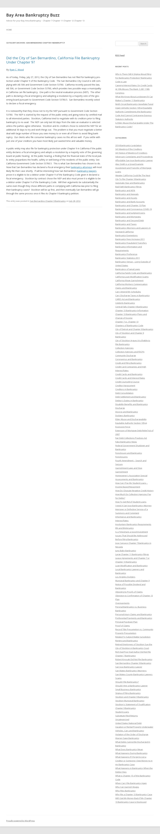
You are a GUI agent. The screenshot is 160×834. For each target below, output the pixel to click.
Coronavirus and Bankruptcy (128, 359)
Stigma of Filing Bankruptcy (128, 693)
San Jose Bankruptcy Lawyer (128, 666)
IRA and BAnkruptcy (124, 528)
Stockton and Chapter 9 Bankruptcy (132, 696)
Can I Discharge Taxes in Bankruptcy (132, 295)
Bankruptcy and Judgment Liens (130, 213)
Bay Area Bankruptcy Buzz (33, 15)
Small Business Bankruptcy (128, 689)
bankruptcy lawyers (87, 170)
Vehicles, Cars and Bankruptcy (129, 730)
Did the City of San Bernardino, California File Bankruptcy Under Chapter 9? (53, 59)
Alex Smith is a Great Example (129, 164)
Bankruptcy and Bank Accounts (130, 201)
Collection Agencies (124, 348)
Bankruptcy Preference (126, 254)
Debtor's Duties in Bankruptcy (129, 400)
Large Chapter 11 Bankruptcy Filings (132, 554)
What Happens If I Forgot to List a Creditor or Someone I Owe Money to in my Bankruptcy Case (133, 761)
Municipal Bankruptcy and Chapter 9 (132, 580)
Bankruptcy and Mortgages (128, 216)
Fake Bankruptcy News (126, 441)
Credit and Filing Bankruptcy (128, 363)
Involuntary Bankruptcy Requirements (133, 524)
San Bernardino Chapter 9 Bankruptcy (48, 201)
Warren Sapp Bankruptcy (127, 738)
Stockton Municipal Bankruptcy (129, 700)
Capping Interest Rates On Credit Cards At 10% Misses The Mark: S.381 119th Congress (133, 89)
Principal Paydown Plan (126, 621)
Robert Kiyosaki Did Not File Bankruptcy (133, 659)
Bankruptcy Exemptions (126, 235)
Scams (118, 678)
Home (9, 29)
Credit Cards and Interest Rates (130, 378)
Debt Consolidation (124, 393)
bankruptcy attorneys (81, 167)
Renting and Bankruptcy (126, 640)
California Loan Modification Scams (132, 276)
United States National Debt (128, 723)
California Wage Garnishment (129, 280)
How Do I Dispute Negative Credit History (134, 490)
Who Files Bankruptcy (125, 790)
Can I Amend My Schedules (128, 291)
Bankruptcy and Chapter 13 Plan (130, 205)
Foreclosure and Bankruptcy (128, 453)
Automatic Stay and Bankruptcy (130, 182)
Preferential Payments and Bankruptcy (133, 618)
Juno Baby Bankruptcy (125, 550)
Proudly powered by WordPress (20, 820)
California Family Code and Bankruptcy (133, 273)
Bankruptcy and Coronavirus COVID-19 (133, 209)
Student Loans (122, 712)
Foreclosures (121, 456)
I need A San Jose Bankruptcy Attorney (133, 505)
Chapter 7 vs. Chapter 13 (126, 321)
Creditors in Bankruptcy (126, 389)
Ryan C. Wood (17, 69)
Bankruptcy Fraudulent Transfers (131, 243)
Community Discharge (125, 355)
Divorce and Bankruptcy (126, 411)
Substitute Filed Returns (126, 715)
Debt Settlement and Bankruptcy (130, 396)
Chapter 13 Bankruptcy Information (131, 310)
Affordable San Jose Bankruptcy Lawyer (134, 160)
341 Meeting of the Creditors (128, 149)
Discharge (120, 408)
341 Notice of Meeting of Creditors (131, 152)
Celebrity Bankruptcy (125, 303)
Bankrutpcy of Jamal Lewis (127, 269)
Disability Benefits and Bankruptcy (131, 404)
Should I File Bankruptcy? (127, 681)
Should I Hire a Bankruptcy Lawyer (131, 685)
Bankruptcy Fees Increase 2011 (130, 239)
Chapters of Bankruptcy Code (129, 325)
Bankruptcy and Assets (126, 198)
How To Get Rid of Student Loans (130, 501)
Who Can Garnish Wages (127, 787)
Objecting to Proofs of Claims (129, 591)
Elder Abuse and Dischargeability (131, 419)
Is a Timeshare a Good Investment (131, 531)
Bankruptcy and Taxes (126, 224)
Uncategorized (122, 719)
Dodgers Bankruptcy (125, 415)
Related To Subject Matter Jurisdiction (132, 636)
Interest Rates (122, 520)
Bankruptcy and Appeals (127, 194)
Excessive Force (122, 426)
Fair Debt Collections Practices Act (131, 438)
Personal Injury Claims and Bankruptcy (133, 614)
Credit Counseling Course (127, 381)
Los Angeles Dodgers (125, 576)
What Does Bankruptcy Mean (129, 749)
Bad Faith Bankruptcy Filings (128, 186)
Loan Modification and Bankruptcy (131, 565)
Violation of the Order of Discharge (131, 734)
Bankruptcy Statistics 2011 (127, 258)
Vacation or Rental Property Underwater (134, 727)
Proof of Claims (122, 625)
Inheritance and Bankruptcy (128, 516)
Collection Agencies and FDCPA (129, 351)
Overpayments (122, 603)
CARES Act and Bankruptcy (127, 299)
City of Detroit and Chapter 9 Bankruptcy (134, 329)
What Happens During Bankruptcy (131, 753)
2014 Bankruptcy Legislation (128, 145)
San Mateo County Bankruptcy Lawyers (133, 674)
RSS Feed (120, 55)
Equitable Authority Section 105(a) (131, 423)
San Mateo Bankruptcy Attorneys (131, 670)
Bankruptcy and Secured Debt (129, 220)
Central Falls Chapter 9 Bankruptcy (131, 306)
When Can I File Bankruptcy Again (131, 783)
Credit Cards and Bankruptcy (128, 374)
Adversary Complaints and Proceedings (134, 156)
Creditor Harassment (125, 385)
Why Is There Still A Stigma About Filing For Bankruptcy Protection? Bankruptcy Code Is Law (133, 78)
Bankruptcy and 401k (125, 190)
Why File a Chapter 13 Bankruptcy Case (133, 794)
